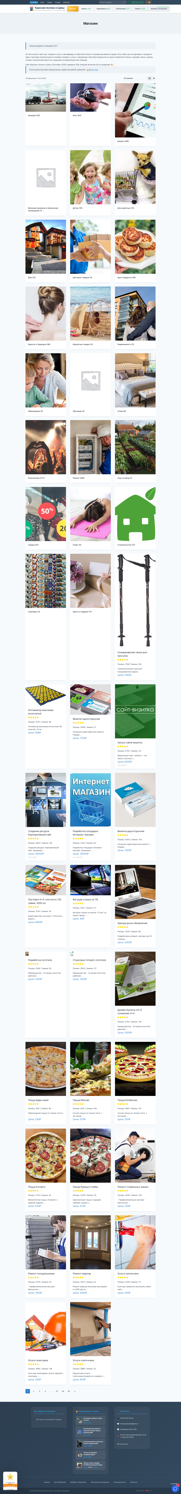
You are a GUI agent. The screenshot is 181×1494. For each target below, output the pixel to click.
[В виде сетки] (149, 78)
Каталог (73, 9)
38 (63, 1391)
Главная (47, 1482)
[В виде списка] (154, 78)
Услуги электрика (38, 1360)
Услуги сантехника (128, 1273)
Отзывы (57, 2)
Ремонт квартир (82, 1273)
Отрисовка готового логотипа (89, 960)
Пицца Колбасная (127, 1100)
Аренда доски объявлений (132, 923)
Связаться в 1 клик (36, 740)
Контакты (133, 1482)
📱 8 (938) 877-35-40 (136, 2)
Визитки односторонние (86, 719)
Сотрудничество (120, 1482)
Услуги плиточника (83, 1360)
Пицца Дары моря (38, 1100)
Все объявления (60, 1482)
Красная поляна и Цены (50, 7)
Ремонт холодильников (41, 1273)
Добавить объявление (160, 8)
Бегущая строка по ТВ (85, 899)
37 (57, 1391)
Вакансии (66, 2)
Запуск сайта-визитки (130, 742)
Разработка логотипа (40, 960)
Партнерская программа (100, 1482)
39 (69, 1391)
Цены (42, 2)
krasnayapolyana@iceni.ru (129, 1424)
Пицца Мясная (81, 1100)
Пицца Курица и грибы (85, 1186)
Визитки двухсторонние (131, 831)
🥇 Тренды (34, 2)
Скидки (49, 2)
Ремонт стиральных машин (133, 1186)
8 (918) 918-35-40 (126, 1418)
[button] (123, 660)
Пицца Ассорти (36, 1186)
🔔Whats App (92, 70)
